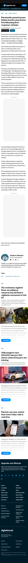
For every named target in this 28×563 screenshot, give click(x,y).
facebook (10, 259)
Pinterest (19, 475)
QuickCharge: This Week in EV (12, 276)
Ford (2, 276)
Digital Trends (8, 7)
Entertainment (4, 497)
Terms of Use (4, 549)
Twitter (9, 475)
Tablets (17, 485)
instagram (13, 259)
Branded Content (20, 509)
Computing (4, 488)
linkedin (15, 259)
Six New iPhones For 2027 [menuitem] (16, 8)
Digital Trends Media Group (8, 554)
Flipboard (2, 479)
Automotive (4, 500)
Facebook (2, 475)
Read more (6, 340)
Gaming (3, 490)
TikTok (16, 475)
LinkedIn (23, 475)
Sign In (24, 5)
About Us (3, 505)
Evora (5, 69)
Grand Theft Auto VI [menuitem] (5, 8)
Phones (3, 485)
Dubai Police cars (12, 75)
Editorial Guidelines (5, 513)
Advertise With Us (5, 511)
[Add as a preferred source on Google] (5, 30)
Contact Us (3, 508)
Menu (1, 5)
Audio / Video (4, 492)
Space (17, 490)
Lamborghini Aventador (9, 41)
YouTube (12, 475)
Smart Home (4, 495)
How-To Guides (19, 497)
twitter (18, 259)
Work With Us (4, 544)
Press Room (18, 544)
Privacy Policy (19, 541)
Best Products (19, 495)
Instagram (5, 475)
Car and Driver (13, 61)
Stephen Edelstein (6, 28)
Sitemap (18, 547)
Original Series (19, 500)
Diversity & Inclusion (5, 547)
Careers (3, 541)
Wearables (18, 488)
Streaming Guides (20, 492)
